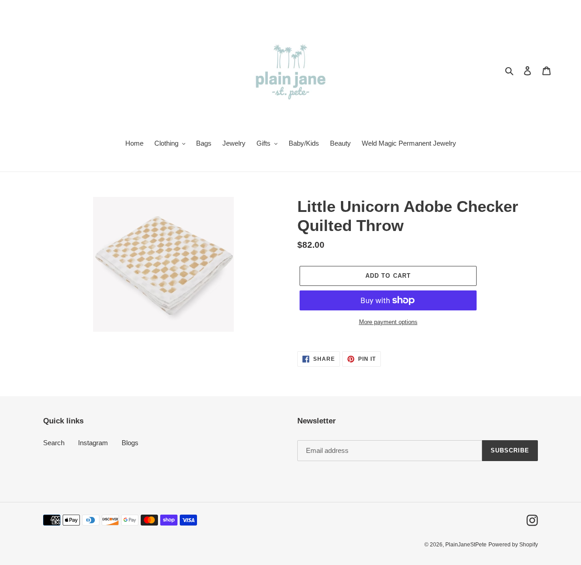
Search (53, 443)
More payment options (388, 322)
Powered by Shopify (513, 544)
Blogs (130, 443)
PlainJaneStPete (466, 544)
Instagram (93, 443)
